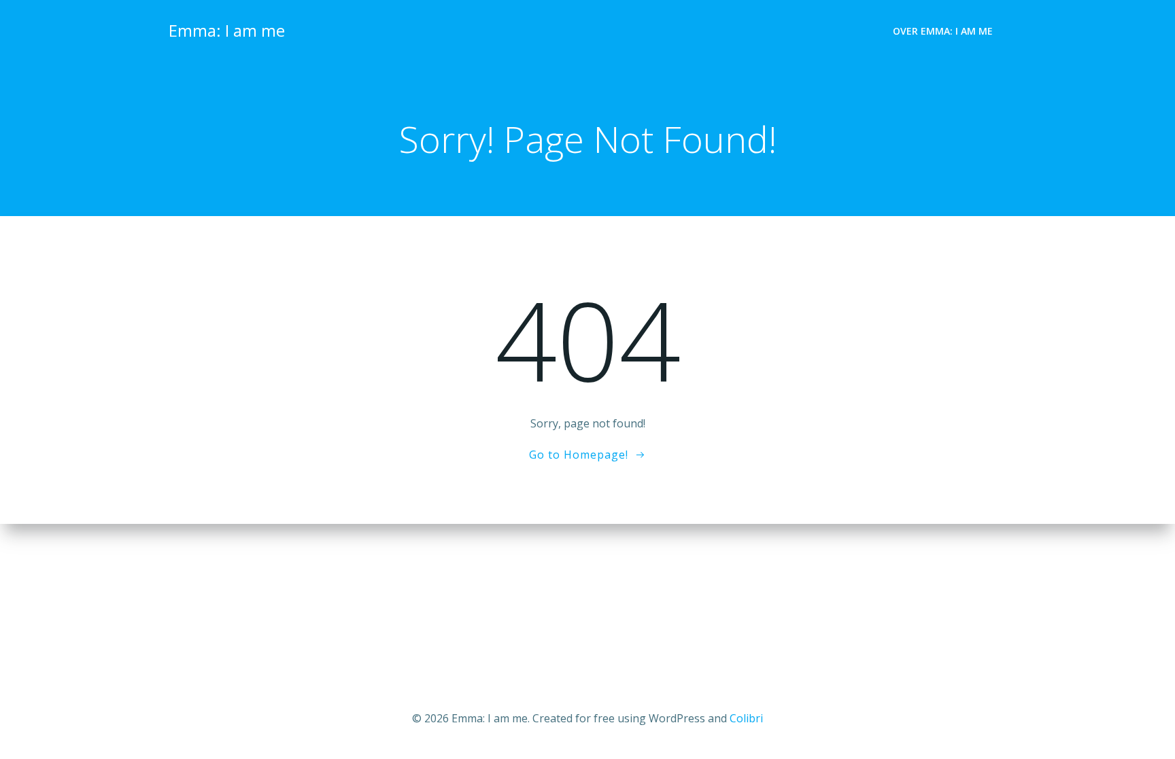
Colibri (746, 718)
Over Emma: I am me (943, 30)
